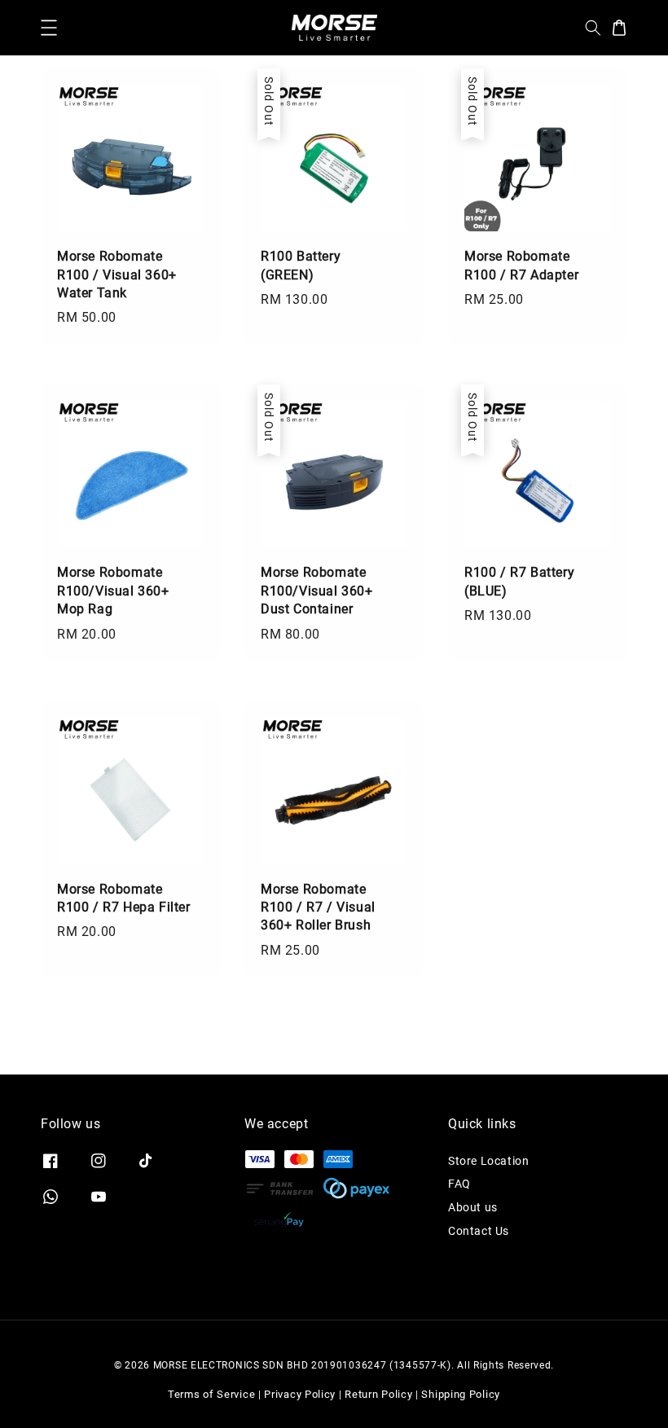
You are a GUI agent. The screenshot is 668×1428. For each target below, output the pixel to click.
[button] (49, 28)
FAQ (459, 1183)
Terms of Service (211, 1394)
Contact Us (478, 1230)
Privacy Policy (300, 1394)
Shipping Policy (460, 1394)
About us (473, 1207)
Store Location (488, 1160)
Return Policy (378, 1394)
